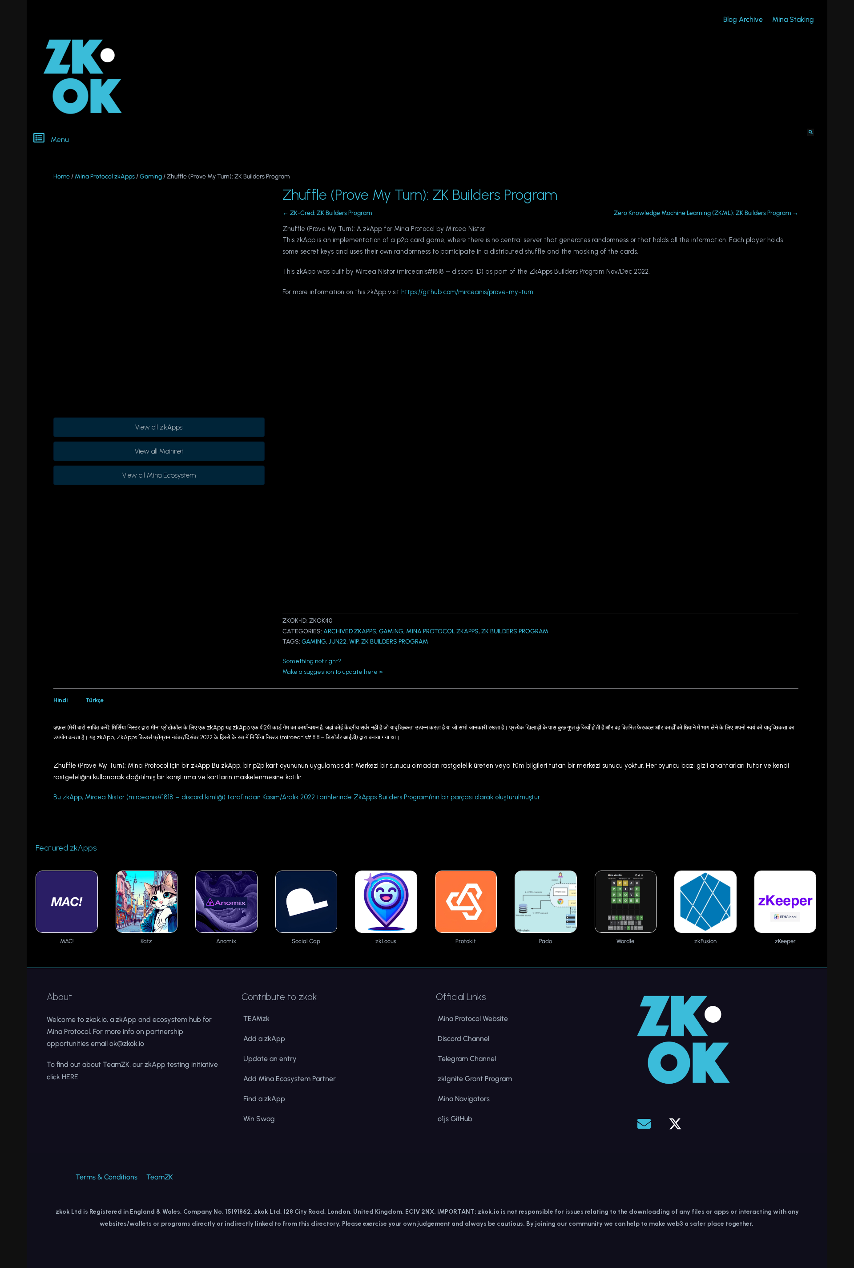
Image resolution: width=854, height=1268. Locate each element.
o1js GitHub (455, 1118)
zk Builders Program (514, 631)
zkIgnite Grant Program (475, 1078)
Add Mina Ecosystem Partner (289, 1078)
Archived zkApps (349, 631)
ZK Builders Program (394, 641)
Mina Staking (793, 19)
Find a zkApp (264, 1098)
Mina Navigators (464, 1098)
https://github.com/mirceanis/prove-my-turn (467, 292)
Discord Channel (463, 1038)
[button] (227, 139)
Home (61, 176)
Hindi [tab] (60, 700)
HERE (70, 1077)
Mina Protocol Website (473, 1018)
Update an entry (270, 1058)
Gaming (151, 176)
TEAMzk (256, 1018)
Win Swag (259, 1118)
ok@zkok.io (126, 1043)
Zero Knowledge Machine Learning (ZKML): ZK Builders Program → (706, 213)
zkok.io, (97, 1019)
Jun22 (337, 641)
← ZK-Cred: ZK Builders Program (327, 213)
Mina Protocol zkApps (105, 176)
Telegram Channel (467, 1058)
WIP (354, 641)
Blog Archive (743, 19)
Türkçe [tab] (94, 700)
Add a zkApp (264, 1038)
